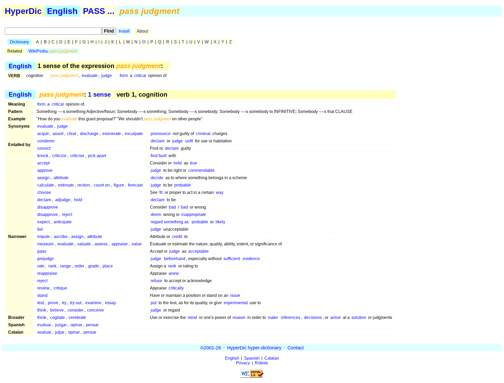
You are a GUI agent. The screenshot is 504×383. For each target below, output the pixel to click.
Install (124, 31)
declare (158, 141)
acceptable (198, 251)
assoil (58, 133)
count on (102, 185)
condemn (46, 141)
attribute (61, 177)
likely (220, 222)
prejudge (45, 258)
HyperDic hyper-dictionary (254, 347)
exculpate (134, 133)
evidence (251, 258)
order (79, 266)
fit (160, 192)
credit (177, 236)
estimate (66, 185)
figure (119, 185)
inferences (290, 317)
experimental (236, 303)
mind (192, 317)
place (108, 266)
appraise (120, 244)
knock (42, 155)
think (41, 310)
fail (40, 229)
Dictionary (19, 42)
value (137, 244)
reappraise (47, 273)
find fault (158, 155)
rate (40, 266)
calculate (45, 185)
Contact (295, 347)
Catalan (271, 358)
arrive (335, 317)
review (43, 288)
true (193, 163)
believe (57, 310)
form (124, 75)
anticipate (63, 222)
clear (71, 133)
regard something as (170, 222)
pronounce (161, 133)
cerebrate (77, 317)
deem (156, 214)
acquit (43, 133)
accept (43, 163)
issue (235, 295)
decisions (313, 317)
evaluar (44, 325)
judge (106, 75)
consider (75, 310)
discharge (89, 133)
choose (44, 192)
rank (52, 266)
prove (53, 303)
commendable (201, 170)
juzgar (61, 325)
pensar (92, 325)
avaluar (44, 332)
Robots (261, 363)
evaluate (90, 75)
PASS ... (98, 11)
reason (239, 317)
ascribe (60, 236)
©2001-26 (210, 347)
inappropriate (193, 214)
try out (75, 303)
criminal (203, 133)
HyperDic (23, 11)
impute (43, 236)
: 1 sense (75, 94)
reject (67, 214)
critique (60, 288)
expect (43, 222)
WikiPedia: (52, 51)
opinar (76, 325)
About (142, 31)
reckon (83, 185)
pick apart (97, 155)
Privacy (243, 363)
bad (172, 207)
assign (43, 177)
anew (174, 273)
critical (140, 75)
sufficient (231, 258)
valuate (84, 244)
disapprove (47, 207)
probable (182, 185)
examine (93, 303)
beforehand (174, 258)
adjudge (62, 200)
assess (101, 244)
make (273, 317)
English (62, 11)
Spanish (252, 358)
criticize (59, 155)
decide (157, 177)
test (40, 303)
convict (43, 148)
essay (110, 303)
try (64, 303)
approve (44, 170)
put (153, 303)
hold (178, 163)
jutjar (59, 332)
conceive (95, 310)
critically (176, 288)
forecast (135, 185)
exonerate (111, 133)
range (65, 266)
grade (93, 266)
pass (41, 251)
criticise (77, 155)
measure (45, 244)
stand (42, 295)
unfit (189, 141)
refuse (156, 280)
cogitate (57, 317)
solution (358, 317)
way (219, 192)
